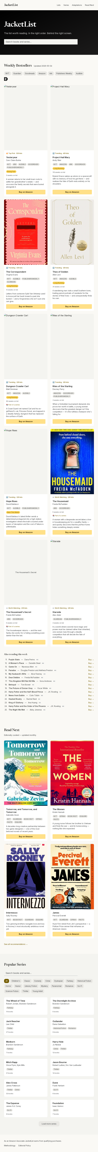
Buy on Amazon (26, 192)
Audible (79, 73)
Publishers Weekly (64, 73)
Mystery (44, 986)
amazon (63, 164)
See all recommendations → (16, 944)
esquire (18, 822)
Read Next (89, 5)
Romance (69, 986)
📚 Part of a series (13, 405)
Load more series (49, 1124)
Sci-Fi (79, 986)
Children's (16, 981)
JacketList (11, 5)
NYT (7, 73)
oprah (39, 819)
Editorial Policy (25, 1145)
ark (14, 164)
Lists (58, 5)
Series (66, 5)
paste (9, 822)
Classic (27, 981)
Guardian (17, 73)
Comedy (37, 981)
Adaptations (77, 5)
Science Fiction (12, 991)
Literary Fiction (31, 986)
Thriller (25, 991)
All (7, 981)
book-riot (28, 819)
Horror (8, 986)
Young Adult (38, 991)
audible (22, 164)
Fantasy (70, 981)
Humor (18, 986)
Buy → (91, 659)
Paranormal (56, 986)
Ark (51, 73)
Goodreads (30, 73)
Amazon (42, 73)
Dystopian (58, 981)
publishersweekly (15, 167)
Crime (47, 981)
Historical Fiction (84, 981)
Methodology (9, 1145)
